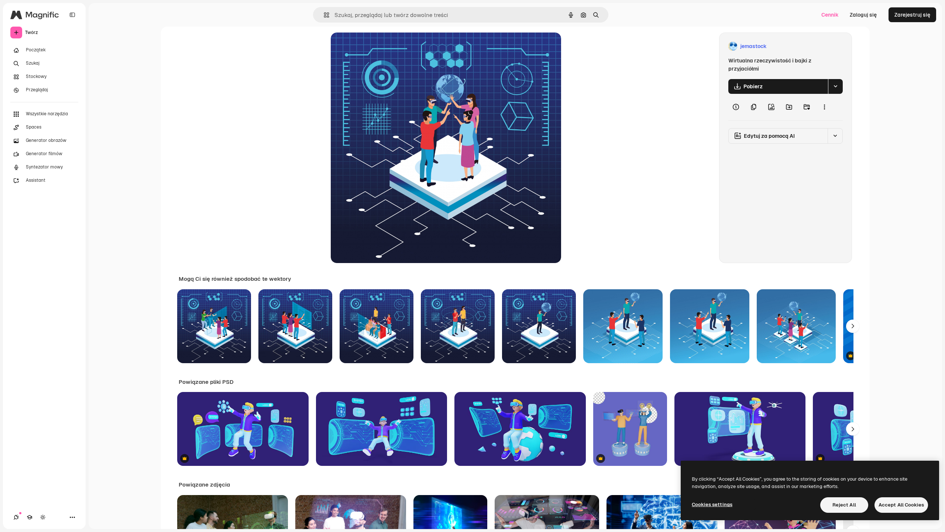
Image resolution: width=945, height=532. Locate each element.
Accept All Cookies (901, 505)
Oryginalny (382, 46)
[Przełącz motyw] (43, 517)
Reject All (844, 505)
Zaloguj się (863, 14)
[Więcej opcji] (824, 107)
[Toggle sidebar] (72, 15)
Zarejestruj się (912, 14)
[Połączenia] (16, 517)
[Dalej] (852, 326)
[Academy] (29, 517)
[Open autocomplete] (323, 15)
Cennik (830, 14)
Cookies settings (712, 504)
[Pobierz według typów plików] (835, 86)
